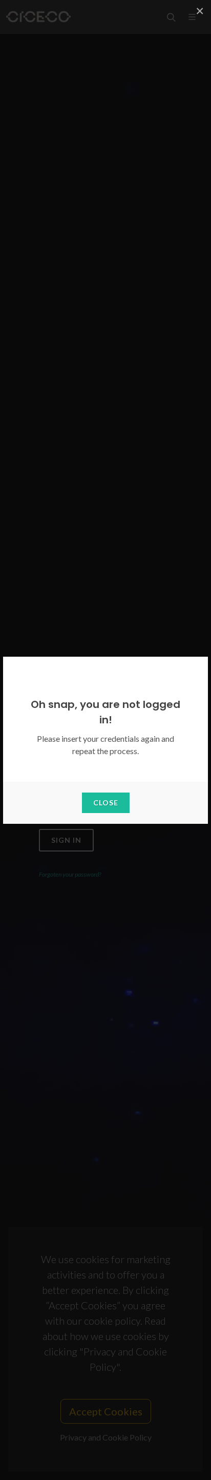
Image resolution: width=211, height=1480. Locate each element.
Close (105, 802)
